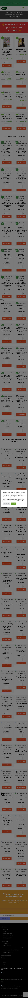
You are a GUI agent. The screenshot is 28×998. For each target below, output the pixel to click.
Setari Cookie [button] (6, 503)
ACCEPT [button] (13, 503)
